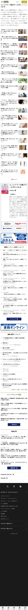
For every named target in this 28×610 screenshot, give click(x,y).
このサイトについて (5, 496)
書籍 (25, 609)
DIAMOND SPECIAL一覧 (7, 474)
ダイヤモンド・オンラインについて (9, 492)
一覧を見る (14, 424)
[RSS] (20, 487)
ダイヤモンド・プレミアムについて (9, 498)
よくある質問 (4, 511)
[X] (7, 487)
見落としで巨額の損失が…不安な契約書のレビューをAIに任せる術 (14, 404)
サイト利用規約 (4, 503)
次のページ (14, 179)
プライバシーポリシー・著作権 (8, 508)
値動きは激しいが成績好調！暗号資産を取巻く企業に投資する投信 (14, 399)
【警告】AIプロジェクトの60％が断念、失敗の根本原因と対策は (14, 409)
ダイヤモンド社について (7, 528)
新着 (3, 609)
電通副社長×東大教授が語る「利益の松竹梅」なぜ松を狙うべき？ (14, 419)
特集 (20, 609)
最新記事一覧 (14, 468)
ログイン (18, 1)
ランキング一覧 (14, 319)
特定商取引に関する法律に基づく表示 (9, 506)
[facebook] (14, 487)
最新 (4, 250)
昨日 (11, 250)
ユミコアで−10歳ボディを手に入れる (18, 185)
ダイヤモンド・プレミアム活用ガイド (9, 501)
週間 (17, 250)
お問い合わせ (4, 516)
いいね (24, 250)
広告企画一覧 (4, 478)
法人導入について (5, 519)
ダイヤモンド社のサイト (7, 523)
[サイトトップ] (6, 2)
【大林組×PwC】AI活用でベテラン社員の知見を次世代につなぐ (14, 414)
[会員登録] (24, 2)
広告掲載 (3, 513)
